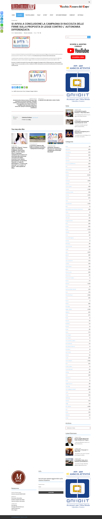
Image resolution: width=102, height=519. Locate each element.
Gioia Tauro (68, 243)
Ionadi (67, 249)
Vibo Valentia (68, 406)
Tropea (67, 395)
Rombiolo (68, 323)
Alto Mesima (68, 152)
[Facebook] (1, 12)
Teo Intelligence (29, 15)
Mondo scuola (68, 272)
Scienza (67, 355)
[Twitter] (1, 15)
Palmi (67, 286)
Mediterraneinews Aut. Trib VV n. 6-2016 (19, 517)
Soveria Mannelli (69, 369)
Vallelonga (68, 397)
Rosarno (67, 326)
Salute (67, 332)
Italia (38, 15)
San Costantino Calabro (70, 340)
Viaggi (67, 403)
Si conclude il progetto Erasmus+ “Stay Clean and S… (82, 112)
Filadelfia (67, 232)
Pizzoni (67, 300)
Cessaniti (67, 183)
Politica (67, 303)
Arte (66, 166)
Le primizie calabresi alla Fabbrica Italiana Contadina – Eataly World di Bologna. (37, 147)
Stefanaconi (68, 377)
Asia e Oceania (68, 169)
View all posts (35, 117)
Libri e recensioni (69, 260)
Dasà (67, 206)
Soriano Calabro (69, 366)
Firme (24, 91)
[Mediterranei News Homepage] (18, 477)
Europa (67, 226)
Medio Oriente (69, 266)
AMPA (15, 91)
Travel (67, 392)
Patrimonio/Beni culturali (71, 289)
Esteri (45, 15)
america (67, 157)
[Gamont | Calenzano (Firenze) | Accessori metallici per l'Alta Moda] (78, 83)
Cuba (67, 200)
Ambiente (68, 155)
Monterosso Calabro (70, 277)
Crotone (67, 197)
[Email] (1, 28)
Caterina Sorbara (18, 32)
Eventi (67, 229)
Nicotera (67, 283)
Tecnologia (68, 386)
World (67, 412)
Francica (67, 240)
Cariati (67, 177)
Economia (68, 215)
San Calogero (68, 335)
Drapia (67, 212)
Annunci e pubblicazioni (70, 163)
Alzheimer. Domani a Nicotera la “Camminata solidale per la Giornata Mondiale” (54, 150)
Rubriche (72, 15)
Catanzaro (68, 180)
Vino (66, 409)
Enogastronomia (69, 220)
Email (40, 486)
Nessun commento (28, 32)
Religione (67, 312)
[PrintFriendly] (1, 31)
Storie (67, 380)
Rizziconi (67, 320)
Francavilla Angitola (70, 237)
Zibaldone (68, 415)
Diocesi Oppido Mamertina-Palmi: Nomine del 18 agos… (82, 439)
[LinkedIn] (1, 18)
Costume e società (69, 192)
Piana (67, 292)
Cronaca (67, 195)
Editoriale (80, 15)
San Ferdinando (69, 343)
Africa (67, 146)
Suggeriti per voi (69, 383)
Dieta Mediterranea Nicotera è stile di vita (74, 209)
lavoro (67, 257)
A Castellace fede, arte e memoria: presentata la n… (82, 460)
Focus (67, 235)
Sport (51, 15)
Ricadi (67, 315)
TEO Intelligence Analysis (71, 389)
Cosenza (67, 189)
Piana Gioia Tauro (69, 295)
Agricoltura (68, 149)
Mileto (67, 269)
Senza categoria (69, 360)
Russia (67, 329)
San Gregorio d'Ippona (70, 346)
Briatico (67, 172)
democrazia (19, 91)
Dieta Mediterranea (61, 15)
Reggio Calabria (34, 91)
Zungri (67, 417)
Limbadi (67, 263)
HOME (13, 15)
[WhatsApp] (1, 25)
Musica (67, 280)
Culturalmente (69, 203)
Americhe (67, 160)
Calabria (19, 15)
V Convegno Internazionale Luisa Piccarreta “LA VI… (82, 122)
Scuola (67, 357)
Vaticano (67, 400)
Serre (67, 363)
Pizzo (67, 297)
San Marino (68, 349)
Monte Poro (68, 275)
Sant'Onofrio (68, 352)
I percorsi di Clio (69, 246)
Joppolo (67, 255)
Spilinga (67, 372)
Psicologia (68, 306)
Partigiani (28, 91)
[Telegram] (1, 22)
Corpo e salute (69, 186)
